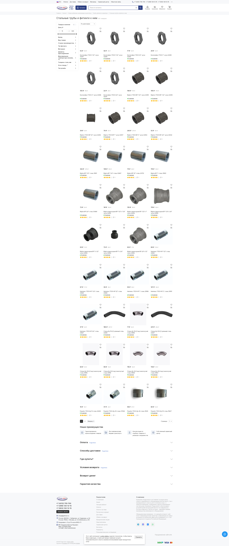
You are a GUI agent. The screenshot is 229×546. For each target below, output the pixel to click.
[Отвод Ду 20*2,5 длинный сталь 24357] (162, 314)
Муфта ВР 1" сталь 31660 (158, 173)
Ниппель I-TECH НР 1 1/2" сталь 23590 (160, 252)
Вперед (90, 421)
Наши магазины (101, 522)
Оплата (65, 2)
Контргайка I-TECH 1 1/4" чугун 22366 (113, 55)
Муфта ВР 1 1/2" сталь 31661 (88, 173)
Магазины (93, 2)
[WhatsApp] (153, 524)
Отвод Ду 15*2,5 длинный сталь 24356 (114, 332)
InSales (78, 543)
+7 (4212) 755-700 (139, 2)
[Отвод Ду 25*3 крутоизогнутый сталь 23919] (114, 354)
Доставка (73, 2)
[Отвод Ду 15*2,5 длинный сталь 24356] (114, 314)
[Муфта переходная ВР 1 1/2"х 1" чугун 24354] (138, 194)
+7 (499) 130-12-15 (151, 2)
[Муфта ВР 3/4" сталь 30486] (91, 194)
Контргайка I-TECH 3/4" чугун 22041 (113, 95)
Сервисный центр (103, 2)
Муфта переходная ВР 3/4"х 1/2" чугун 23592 (137, 252)
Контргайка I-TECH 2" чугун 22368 (90, 95)
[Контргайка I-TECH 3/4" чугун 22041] (114, 78)
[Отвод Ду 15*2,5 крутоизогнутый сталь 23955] (138, 314)
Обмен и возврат (83, 2)
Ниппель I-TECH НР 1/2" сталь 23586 (113, 292)
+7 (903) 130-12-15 (163, 2)
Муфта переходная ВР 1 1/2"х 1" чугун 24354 (137, 212)
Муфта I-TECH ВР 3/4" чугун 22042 (161, 135)
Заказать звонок (63, 511)
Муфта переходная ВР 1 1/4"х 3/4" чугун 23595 (161, 212)
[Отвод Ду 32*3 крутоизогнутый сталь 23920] (138, 354)
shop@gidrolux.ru (64, 515)
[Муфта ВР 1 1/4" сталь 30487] (114, 156)
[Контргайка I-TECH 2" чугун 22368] (91, 78)
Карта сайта (70, 541)
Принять (139, 537)
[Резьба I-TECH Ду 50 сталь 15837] (162, 394)
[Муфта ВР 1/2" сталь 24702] (138, 156)
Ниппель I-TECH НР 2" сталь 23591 (161, 291)
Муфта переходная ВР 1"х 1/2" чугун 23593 (89, 252)
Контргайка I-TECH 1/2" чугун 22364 (136, 55)
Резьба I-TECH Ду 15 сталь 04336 (90, 411)
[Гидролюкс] (61, 8)
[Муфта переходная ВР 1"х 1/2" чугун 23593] (91, 234)
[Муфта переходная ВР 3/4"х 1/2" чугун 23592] (138, 234)
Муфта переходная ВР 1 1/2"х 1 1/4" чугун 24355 (114, 212)
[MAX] (143, 524)
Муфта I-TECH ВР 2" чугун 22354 (137, 135)
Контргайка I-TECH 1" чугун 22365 (161, 55)
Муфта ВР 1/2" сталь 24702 (135, 173)
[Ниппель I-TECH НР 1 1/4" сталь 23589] (91, 274)
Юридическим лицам (102, 519)
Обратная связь (116, 2)
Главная (58, 13)
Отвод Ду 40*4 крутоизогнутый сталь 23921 (161, 372)
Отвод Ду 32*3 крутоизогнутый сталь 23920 (137, 372)
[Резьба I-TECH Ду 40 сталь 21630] (138, 394)
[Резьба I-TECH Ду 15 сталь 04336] (91, 394)
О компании (100, 499)
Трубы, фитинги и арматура (100, 13)
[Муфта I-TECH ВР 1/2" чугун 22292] (91, 118)
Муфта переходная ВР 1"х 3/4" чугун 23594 (113, 252)
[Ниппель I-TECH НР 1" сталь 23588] (138, 274)
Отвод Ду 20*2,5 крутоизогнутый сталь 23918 (90, 372)
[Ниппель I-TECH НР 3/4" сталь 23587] (91, 314)
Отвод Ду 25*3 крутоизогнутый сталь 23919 (114, 372)
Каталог (65, 13)
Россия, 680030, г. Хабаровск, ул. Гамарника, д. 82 (74, 518)
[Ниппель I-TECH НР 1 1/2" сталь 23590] (162, 234)
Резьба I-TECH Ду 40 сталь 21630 (137, 411)
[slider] (58, 34)
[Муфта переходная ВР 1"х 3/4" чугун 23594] (114, 234)
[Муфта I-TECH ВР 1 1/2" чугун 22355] (138, 78)
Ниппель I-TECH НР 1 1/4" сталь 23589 (89, 292)
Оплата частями (101, 509)
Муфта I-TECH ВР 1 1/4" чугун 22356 (162, 95)
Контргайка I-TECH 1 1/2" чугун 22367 (89, 55)
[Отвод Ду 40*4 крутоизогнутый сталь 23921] (162, 354)
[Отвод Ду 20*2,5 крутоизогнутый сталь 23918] (91, 354)
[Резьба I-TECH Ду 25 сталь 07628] (114, 394)
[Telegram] (138, 524)
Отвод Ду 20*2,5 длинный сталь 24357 (161, 332)
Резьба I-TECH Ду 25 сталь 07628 (114, 411)
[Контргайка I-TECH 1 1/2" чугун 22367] (91, 38)
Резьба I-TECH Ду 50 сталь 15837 (161, 411)
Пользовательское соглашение (106, 532)
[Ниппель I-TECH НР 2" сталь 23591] (162, 274)
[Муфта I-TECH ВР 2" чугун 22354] (138, 118)
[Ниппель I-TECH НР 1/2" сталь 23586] (114, 274)
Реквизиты (99, 529)
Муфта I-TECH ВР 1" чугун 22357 (113, 135)
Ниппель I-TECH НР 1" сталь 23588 (137, 291)
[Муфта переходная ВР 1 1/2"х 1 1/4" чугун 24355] (114, 194)
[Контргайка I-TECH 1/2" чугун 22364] (138, 38)
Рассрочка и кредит (102, 512)
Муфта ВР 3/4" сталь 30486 (88, 211)
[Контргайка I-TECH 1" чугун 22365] (162, 38)
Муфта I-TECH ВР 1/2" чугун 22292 (90, 135)
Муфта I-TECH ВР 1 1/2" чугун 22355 (138, 95)
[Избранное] (100, 28)
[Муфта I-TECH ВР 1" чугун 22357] (114, 118)
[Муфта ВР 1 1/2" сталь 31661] (91, 156)
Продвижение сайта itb (163, 535)
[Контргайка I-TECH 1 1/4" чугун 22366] (114, 38)
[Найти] (140, 8)
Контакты (99, 527)
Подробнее (92, 442)
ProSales (64, 543)
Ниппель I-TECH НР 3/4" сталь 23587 (89, 332)
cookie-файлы (104, 536)
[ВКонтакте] (148, 524)
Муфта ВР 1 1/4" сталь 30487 (112, 173)
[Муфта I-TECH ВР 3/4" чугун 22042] (162, 118)
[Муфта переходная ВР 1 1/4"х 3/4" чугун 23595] (162, 194)
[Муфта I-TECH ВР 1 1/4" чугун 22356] (162, 78)
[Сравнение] (100, 31)
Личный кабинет (101, 504)
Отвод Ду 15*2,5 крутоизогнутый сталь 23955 (137, 332)
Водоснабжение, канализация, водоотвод (80, 13)
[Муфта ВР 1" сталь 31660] (162, 156)
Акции (98, 502)
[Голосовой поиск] (136, 8)
